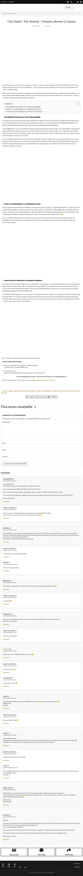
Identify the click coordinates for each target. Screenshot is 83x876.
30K (20, 867)
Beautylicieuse (9, 508)
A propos (4, 1)
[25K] (25, 865)
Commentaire (6, 422)
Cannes (10, 391)
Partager (69, 855)
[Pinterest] (77, 1)
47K (15, 866)
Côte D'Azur (31, 391)
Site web (4, 456)
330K (9, 866)
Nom (3, 443)
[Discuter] (41, 850)
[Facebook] (67, 1)
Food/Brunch (46, 391)
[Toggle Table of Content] (77, 103)
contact (11, 1)
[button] (30, 397)
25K (25, 867)
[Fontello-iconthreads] (74, 1)
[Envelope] (81, 1)
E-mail (4, 450)
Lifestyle (61, 391)
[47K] (15, 864)
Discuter (41, 855)
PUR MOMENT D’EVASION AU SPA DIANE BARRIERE (23, 107)
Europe (38, 391)
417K (3, 866)
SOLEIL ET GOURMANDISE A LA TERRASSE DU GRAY (23, 109)
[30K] (20, 865)
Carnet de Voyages (20, 391)
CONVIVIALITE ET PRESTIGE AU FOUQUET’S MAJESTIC (24, 112)
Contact (77, 867)
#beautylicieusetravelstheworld (46, 380)
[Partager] (69, 850)
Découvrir (14, 855)
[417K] (3, 864)
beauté (5, 391)
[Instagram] (71, 1)
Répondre (6, 501)
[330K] (9, 864)
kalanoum (6, 649)
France (54, 391)
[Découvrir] (14, 850)
